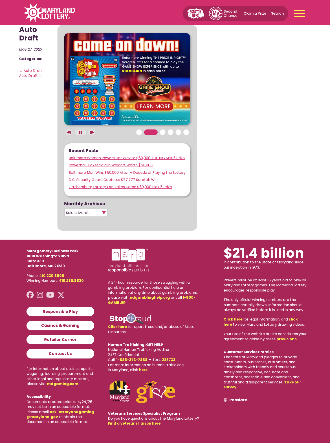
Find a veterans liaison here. (134, 423)
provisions (287, 339)
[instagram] (40, 295)
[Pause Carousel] (80, 132)
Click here (117, 326)
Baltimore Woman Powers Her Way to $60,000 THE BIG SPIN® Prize (127, 157)
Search (277, 13)
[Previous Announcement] (69, 132)
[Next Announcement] (91, 132)
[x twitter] (61, 295)
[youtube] (50, 295)
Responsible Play (60, 311)
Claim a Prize (255, 13)
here (143, 369)
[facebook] (30, 295)
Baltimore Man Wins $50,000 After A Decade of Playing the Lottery (127, 172)
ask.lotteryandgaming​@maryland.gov (60, 414)
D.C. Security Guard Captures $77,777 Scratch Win (113, 179)
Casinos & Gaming (60, 325)
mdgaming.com (62, 383)
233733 (168, 359)
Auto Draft (30, 70)
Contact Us (60, 353)
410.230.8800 (51, 275)
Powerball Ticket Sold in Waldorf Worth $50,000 (111, 165)
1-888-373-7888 (131, 359)
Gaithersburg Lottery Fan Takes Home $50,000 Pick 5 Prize (120, 186)
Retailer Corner (60, 339)
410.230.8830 (71, 280)
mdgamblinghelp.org (149, 297)
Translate (237, 400)
